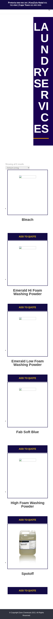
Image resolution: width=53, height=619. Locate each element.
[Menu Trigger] (46, 19)
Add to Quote (27, 236)
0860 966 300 (22, 3)
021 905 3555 (36, 5)
